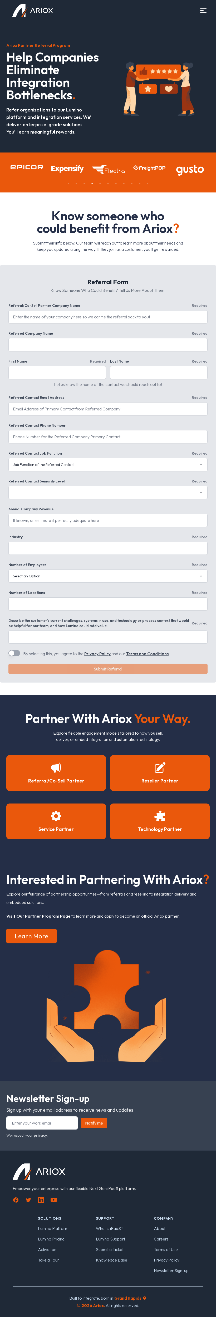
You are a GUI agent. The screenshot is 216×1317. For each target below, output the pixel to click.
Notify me (94, 1123)
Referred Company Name (108, 333)
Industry (108, 537)
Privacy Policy (97, 653)
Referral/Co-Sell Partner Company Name (108, 305)
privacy (40, 1135)
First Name (57, 361)
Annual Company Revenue (30, 509)
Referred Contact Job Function (108, 453)
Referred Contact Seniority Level (108, 481)
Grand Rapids (127, 1298)
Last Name (159, 361)
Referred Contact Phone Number (37, 425)
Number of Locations (108, 592)
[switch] (14, 653)
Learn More (31, 936)
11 (147, 183)
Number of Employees (108, 564)
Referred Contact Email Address (108, 397)
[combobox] (108, 464)
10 (139, 183)
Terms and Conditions (147, 653)
